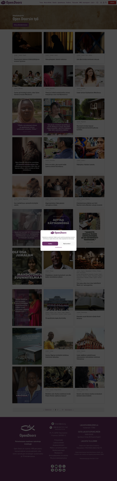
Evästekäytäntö (58, 247)
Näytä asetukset (66, 243)
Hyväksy (50, 243)
